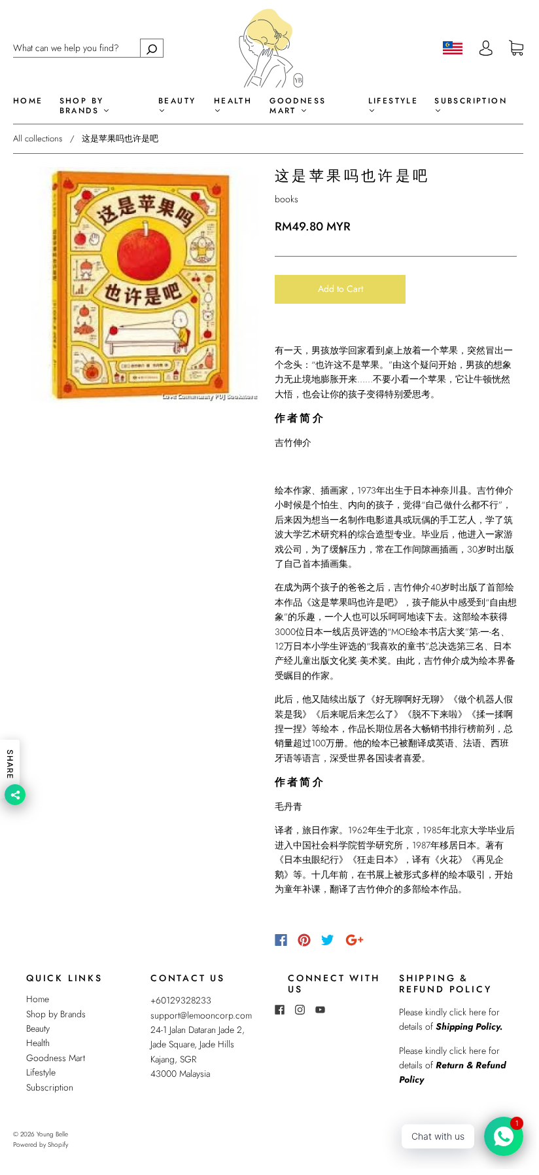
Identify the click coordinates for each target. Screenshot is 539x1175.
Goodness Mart (298, 106)
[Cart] (516, 48)
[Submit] (152, 48)
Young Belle (52, 1134)
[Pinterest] (304, 940)
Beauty (177, 101)
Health (233, 101)
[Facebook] (281, 940)
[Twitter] (327, 940)
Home (28, 101)
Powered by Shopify (40, 1144)
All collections (37, 138)
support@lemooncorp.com (201, 1015)
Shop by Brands (82, 106)
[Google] (354, 940)
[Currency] (453, 48)
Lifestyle (393, 101)
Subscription (470, 101)
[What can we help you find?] (88, 47)
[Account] (486, 47)
